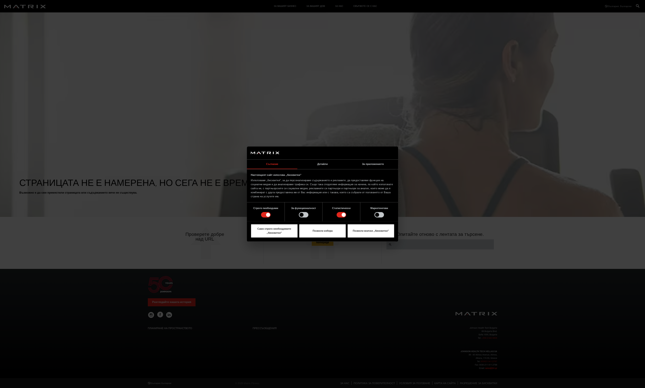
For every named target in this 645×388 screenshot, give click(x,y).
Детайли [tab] (322, 164)
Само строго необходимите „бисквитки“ (274, 230)
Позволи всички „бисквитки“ (371, 230)
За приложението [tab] (373, 164)
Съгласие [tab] (272, 164)
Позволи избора (323, 230)
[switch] (303, 214)
